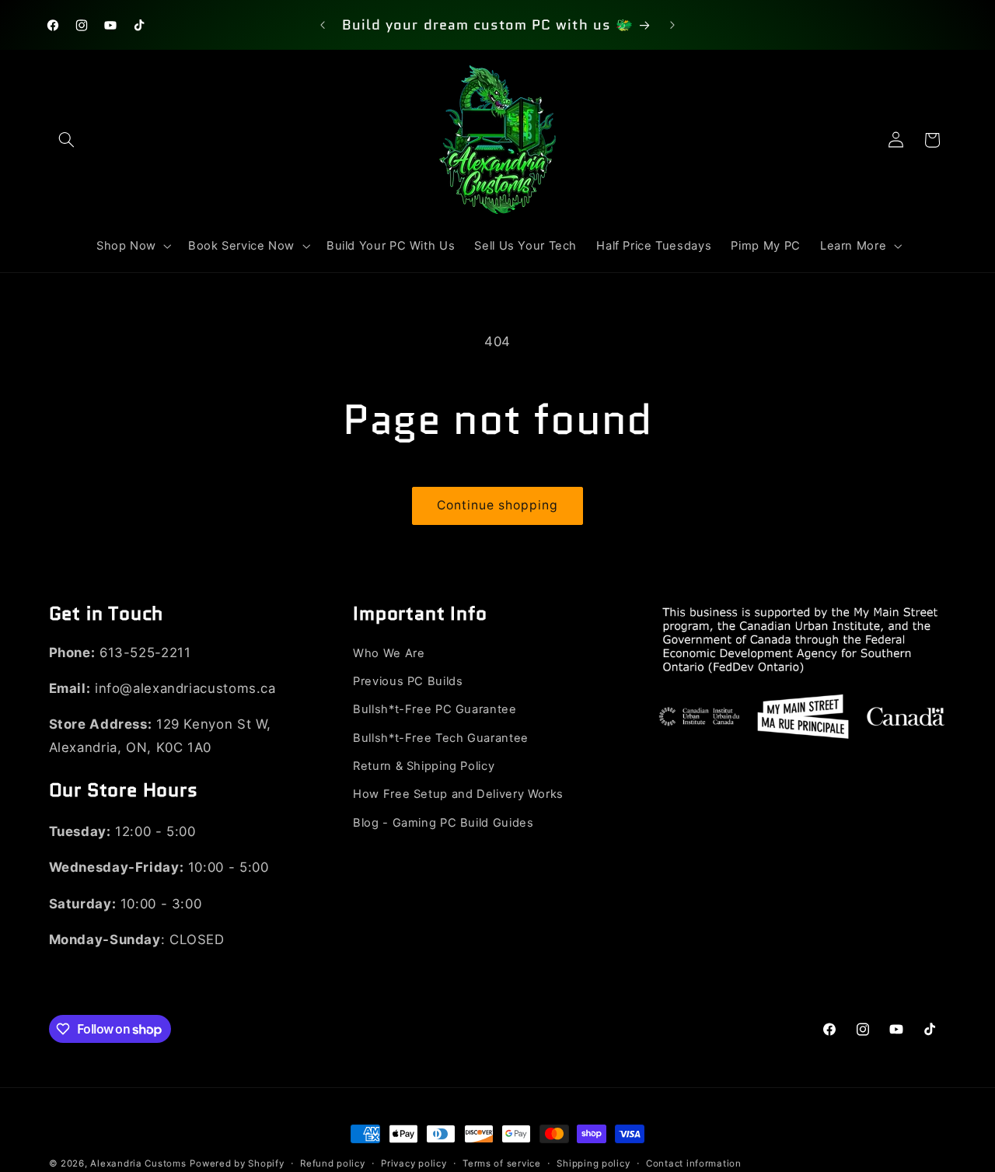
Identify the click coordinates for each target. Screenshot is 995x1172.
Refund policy (332, 1163)
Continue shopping (498, 505)
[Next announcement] (672, 24)
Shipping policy (593, 1163)
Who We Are (388, 653)
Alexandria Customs (138, 1163)
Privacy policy (413, 1163)
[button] (67, 140)
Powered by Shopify (237, 1163)
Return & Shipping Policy (423, 767)
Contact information (694, 1163)
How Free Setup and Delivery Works (458, 795)
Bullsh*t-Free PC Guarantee (434, 710)
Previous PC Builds (408, 682)
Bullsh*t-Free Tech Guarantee (441, 738)
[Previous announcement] (322, 24)
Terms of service (502, 1163)
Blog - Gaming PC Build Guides (443, 824)
